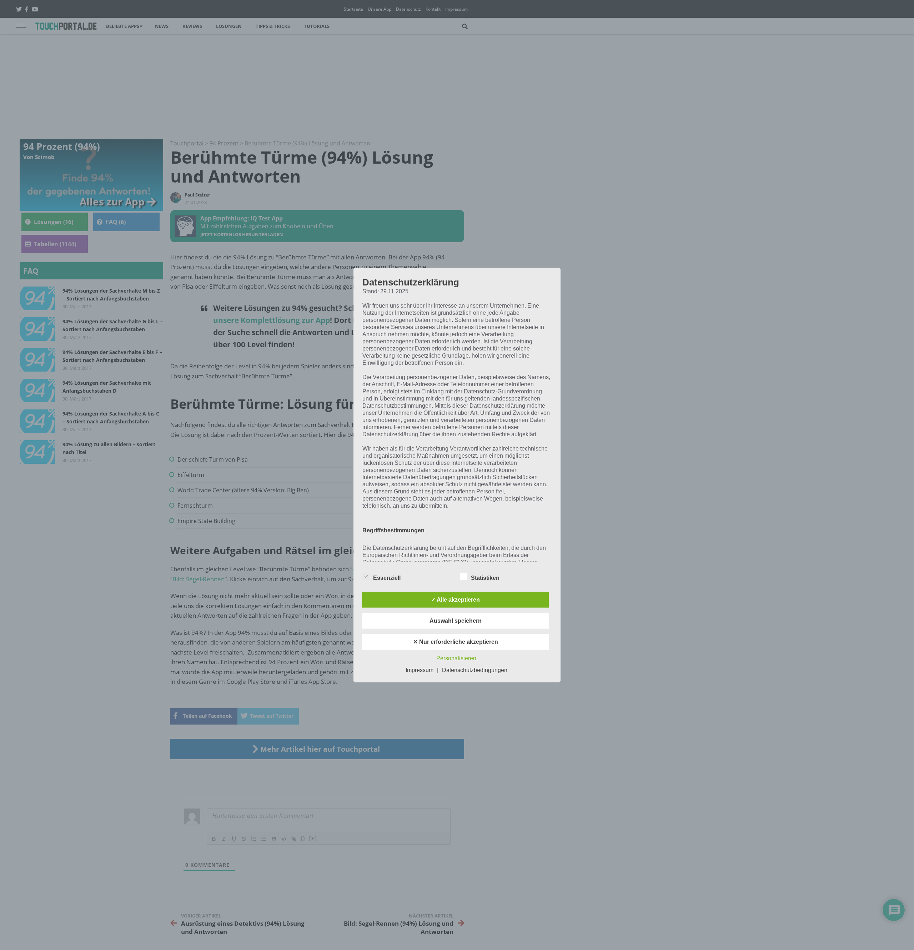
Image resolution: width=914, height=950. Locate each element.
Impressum (419, 670)
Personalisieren (456, 658)
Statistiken (485, 578)
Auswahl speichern (456, 621)
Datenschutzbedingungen (474, 670)
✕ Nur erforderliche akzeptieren (455, 642)
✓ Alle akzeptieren (455, 600)
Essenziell (387, 578)
